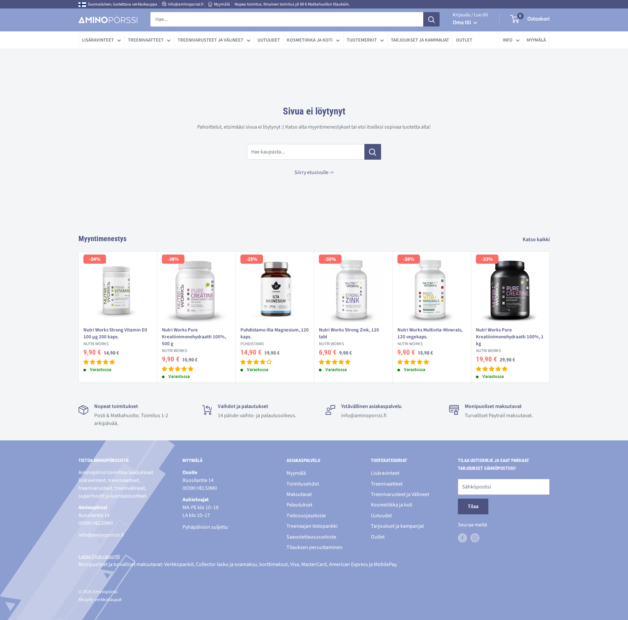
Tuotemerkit (362, 40)
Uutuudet (268, 40)
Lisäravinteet (98, 40)
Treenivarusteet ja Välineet (210, 40)
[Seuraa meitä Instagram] (475, 538)
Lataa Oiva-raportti (99, 556)
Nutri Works (96, 344)
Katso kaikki (537, 239)
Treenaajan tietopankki (312, 526)
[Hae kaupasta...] (372, 152)
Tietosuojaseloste (306, 515)
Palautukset (299, 504)
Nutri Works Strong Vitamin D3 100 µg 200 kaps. (115, 333)
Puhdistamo (252, 344)
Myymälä (222, 4)
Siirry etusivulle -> (314, 172)
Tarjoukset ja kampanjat (420, 40)
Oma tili (462, 23)
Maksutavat (299, 494)
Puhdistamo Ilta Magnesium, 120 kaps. (274, 333)
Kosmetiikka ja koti (310, 40)
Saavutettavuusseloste (311, 536)
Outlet (464, 40)
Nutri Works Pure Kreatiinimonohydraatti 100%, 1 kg (510, 337)
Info (508, 40)
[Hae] (431, 19)
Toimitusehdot (303, 483)
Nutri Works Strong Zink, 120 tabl (349, 333)
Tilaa (473, 506)
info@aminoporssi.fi (185, 4)
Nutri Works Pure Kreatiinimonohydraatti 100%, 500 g (194, 337)
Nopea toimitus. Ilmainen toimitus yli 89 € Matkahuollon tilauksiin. (292, 4)
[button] (99, 362)
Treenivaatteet (146, 40)
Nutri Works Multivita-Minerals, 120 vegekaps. (429, 333)
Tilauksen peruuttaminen (314, 547)
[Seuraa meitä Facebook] (462, 538)
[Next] (549, 317)
